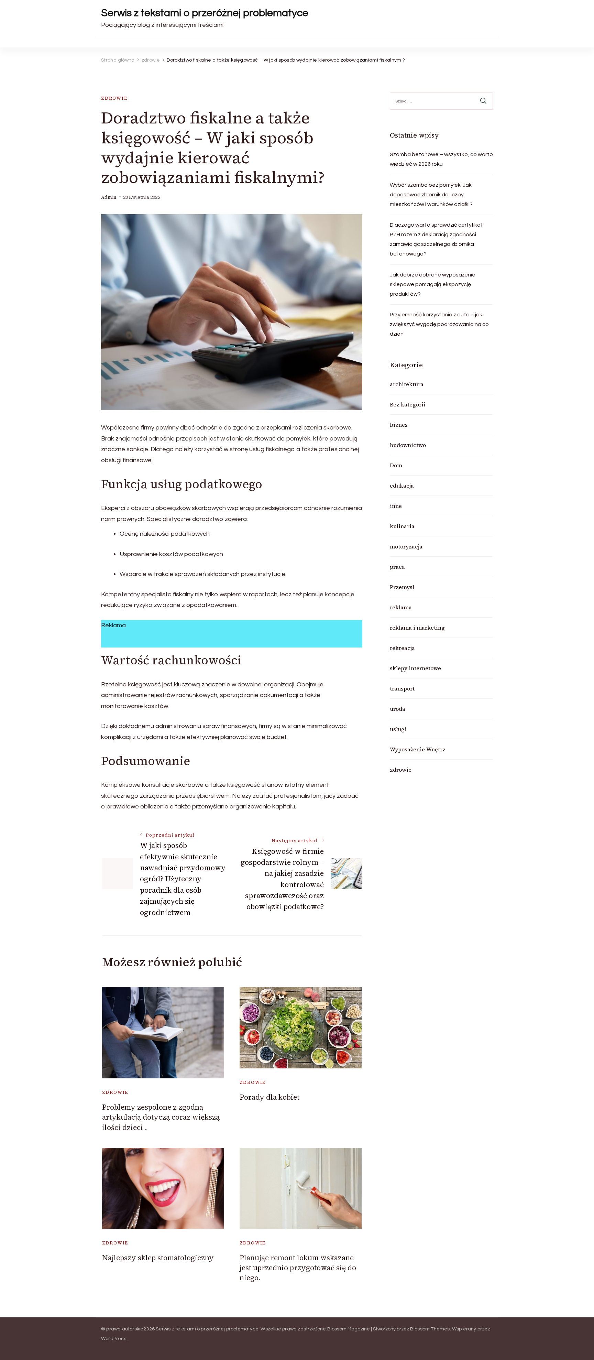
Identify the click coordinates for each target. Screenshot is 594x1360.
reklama (401, 607)
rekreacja (402, 648)
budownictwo (408, 445)
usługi (398, 729)
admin (109, 197)
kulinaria (402, 526)
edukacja (402, 485)
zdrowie (114, 98)
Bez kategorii (408, 404)
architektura (407, 384)
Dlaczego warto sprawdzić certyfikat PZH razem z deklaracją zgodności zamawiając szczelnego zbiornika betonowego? (436, 239)
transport (402, 688)
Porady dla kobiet (269, 1097)
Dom (396, 465)
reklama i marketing (417, 627)
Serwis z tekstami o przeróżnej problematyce (204, 13)
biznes (399, 424)
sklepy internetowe (415, 668)
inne (396, 506)
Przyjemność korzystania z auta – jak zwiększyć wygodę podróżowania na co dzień (439, 324)
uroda (397, 708)
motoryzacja (406, 546)
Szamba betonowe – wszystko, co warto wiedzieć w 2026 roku (441, 159)
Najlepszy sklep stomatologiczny (158, 1258)
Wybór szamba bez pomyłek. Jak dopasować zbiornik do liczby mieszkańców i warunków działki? (431, 194)
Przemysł (402, 587)
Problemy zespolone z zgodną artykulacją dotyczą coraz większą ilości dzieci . (161, 1117)
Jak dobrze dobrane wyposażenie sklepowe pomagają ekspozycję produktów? (432, 284)
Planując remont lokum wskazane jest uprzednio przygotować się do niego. (298, 1268)
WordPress (113, 1338)
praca (397, 566)
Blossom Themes (430, 1329)
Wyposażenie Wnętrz (418, 749)
